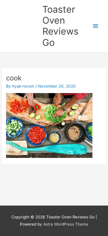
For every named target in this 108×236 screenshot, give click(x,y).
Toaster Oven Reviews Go (60, 26)
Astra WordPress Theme (65, 224)
